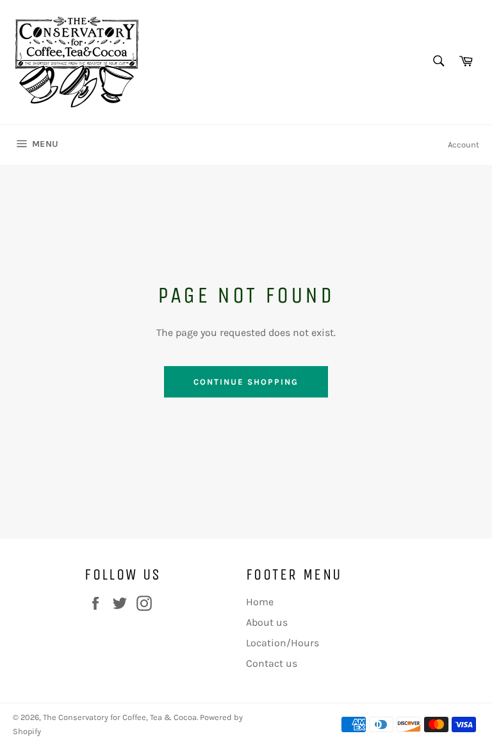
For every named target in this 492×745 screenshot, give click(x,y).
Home (260, 602)
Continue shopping (245, 382)
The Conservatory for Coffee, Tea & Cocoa (120, 717)
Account (463, 144)
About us (267, 622)
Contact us (271, 663)
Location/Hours (282, 643)
